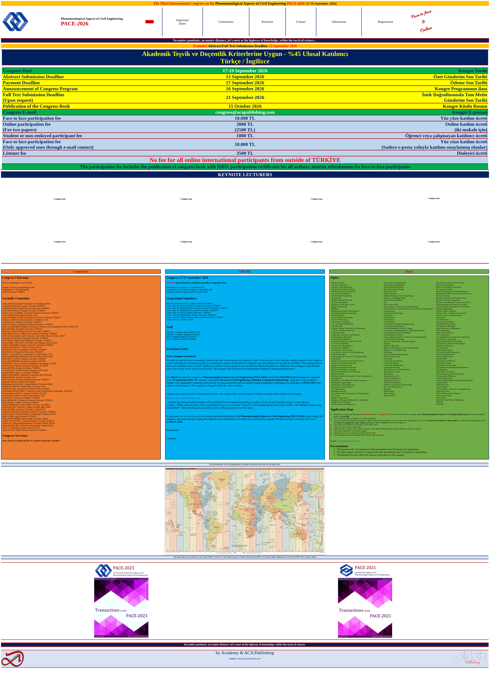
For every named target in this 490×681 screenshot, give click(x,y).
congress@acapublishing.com (349, 441)
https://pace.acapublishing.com (183, 398)
